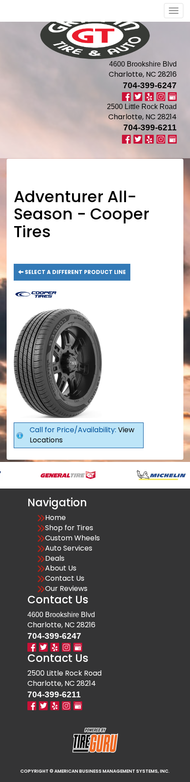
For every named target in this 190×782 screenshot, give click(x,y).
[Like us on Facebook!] (126, 96)
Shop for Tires (69, 528)
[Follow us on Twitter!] (137, 96)
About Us (60, 568)
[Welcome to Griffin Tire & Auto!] (95, 35)
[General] (58, 474)
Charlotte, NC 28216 (143, 74)
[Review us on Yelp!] (149, 96)
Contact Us (64, 578)
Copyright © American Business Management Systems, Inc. (95, 771)
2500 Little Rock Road (64, 673)
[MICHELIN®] (152, 474)
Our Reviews (66, 589)
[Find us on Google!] (172, 96)
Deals (55, 558)
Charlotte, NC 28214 (142, 117)
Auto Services (68, 548)
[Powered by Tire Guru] (95, 740)
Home (55, 518)
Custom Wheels (72, 538)
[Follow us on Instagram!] (160, 96)
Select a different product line (74, 272)
